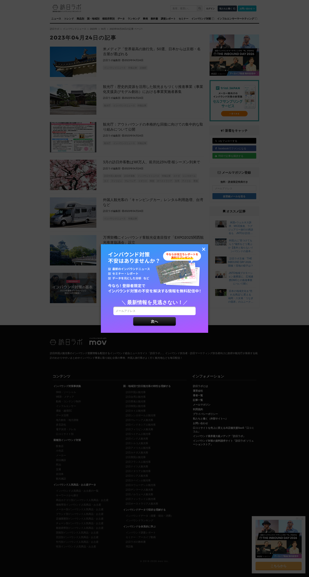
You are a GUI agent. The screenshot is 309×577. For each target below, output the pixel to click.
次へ (154, 321)
